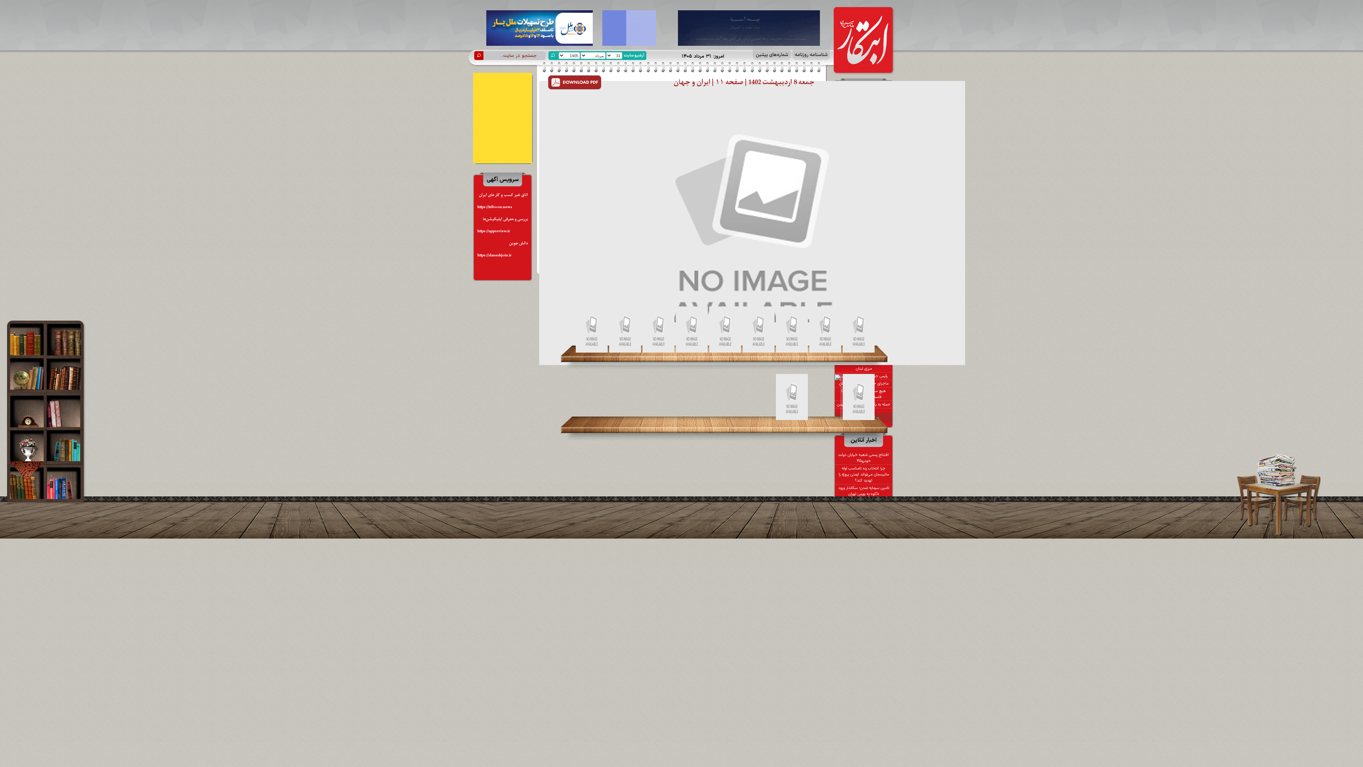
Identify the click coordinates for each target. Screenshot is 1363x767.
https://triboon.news (494, 207)
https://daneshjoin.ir (494, 255)
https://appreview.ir (493, 231)
